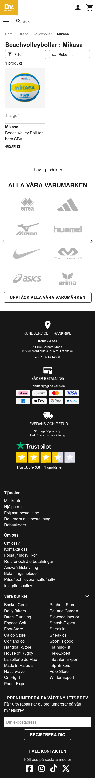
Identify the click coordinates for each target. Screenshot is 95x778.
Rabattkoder (15, 525)
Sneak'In (57, 629)
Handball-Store (17, 647)
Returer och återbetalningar (28, 561)
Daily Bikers (15, 611)
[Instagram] (41, 769)
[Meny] (6, 21)
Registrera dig (47, 734)
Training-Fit (60, 647)
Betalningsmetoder (21, 573)
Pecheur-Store (62, 604)
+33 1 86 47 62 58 (47, 357)
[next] (91, 241)
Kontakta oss (47, 341)
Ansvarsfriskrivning (21, 567)
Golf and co (14, 641)
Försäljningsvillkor (20, 555)
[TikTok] (54, 769)
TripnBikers (60, 665)
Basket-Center (17, 604)
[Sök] (18, 21)
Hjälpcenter (14, 506)
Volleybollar (42, 33)
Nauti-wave (14, 671)
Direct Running (17, 617)
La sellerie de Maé (20, 659)
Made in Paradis (18, 665)
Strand (23, 33)
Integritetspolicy (18, 585)
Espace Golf (15, 623)
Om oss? (12, 543)
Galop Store (15, 635)
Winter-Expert (62, 677)
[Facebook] (29, 769)
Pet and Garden (64, 611)
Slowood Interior (64, 617)
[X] (66, 769)
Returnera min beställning (27, 519)
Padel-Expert (16, 683)
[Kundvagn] (90, 8)
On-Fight (12, 677)
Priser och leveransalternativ (29, 579)
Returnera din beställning (47, 435)
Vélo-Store (59, 671)
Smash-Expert (62, 623)
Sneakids (58, 635)
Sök (26, 21)
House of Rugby (18, 653)
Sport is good (61, 641)
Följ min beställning (21, 513)
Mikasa (11, 127)
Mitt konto (12, 500)
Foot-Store (13, 629)
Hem (9, 33)
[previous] (3, 241)
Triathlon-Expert (64, 659)
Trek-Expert (60, 653)
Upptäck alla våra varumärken (47, 297)
